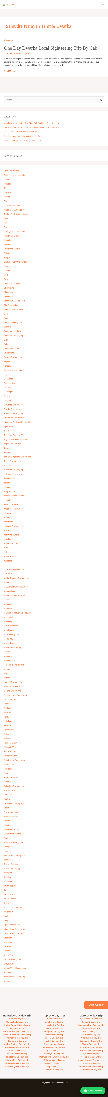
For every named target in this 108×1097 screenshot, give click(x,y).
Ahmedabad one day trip (14, 175)
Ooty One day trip (11, 699)
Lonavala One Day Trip (14, 569)
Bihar (6, 266)
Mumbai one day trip (12, 647)
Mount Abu (8, 639)
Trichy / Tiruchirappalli (13, 907)
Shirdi (6, 825)
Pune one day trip (11, 777)
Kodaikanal (8, 522)
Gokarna (7, 387)
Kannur (7, 483)
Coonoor (7, 314)
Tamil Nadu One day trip (14, 855)
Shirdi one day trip (11, 829)
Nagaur (7, 673)
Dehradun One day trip (13, 335)
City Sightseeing (11, 305)
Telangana (8, 860)
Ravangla (8, 795)
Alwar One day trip (12, 205)
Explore (7, 361)
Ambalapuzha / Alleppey (14, 210)
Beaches (7, 244)
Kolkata (7, 530)
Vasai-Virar (8, 955)
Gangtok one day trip (13, 370)
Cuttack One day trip (13, 322)
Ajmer (6, 179)
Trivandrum (9, 912)
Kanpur (7, 487)
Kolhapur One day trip (13, 526)
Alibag (6, 188)
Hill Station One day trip (14, 418)
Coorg (6, 318)
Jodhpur (7, 465)
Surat (6, 851)
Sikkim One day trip (12, 834)
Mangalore (8, 604)
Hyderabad (8, 426)
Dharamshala (9, 353)
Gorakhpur (8, 392)
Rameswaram (10, 790)
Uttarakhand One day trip (14, 929)
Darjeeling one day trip (13, 331)
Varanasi (7, 946)
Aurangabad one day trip (14, 231)
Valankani (8, 942)
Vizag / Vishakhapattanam (15, 968)
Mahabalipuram (10, 591)
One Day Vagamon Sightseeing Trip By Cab (22, 136)
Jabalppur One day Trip (14, 435)
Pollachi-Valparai (11, 756)
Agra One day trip (11, 171)
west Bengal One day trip (14, 977)
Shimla (7, 821)
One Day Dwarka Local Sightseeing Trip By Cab (50, 48)
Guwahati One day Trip (14, 405)
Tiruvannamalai (10, 894)
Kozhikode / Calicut (12, 543)
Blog (6, 275)
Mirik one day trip (11, 634)
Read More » (9, 71)
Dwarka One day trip (13, 53)
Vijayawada (9, 964)
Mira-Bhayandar (11, 626)
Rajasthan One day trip (14, 786)
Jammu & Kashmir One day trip (17, 457)
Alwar (6, 201)
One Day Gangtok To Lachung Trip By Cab (22, 140)
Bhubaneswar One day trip (15, 262)
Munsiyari (8, 656)
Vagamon (8, 938)
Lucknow (8, 574)
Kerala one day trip (12, 504)
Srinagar (7, 847)
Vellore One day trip (12, 959)
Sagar (6, 808)
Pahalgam (8, 721)
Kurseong (8, 561)
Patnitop (7, 738)
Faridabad (8, 366)
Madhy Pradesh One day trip (16, 578)
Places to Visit (10, 747)
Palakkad (8, 725)
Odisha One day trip (12, 691)
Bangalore (8, 240)
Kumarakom (9, 556)
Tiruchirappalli (10, 886)
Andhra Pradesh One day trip (16, 214)
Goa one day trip (11, 383)
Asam (6, 218)
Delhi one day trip (11, 348)
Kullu (6, 552)
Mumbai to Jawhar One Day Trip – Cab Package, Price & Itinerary (32, 123)
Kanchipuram (9, 478)
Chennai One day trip (13, 283)
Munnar (7, 652)
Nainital (7, 678)
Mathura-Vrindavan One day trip (17, 613)
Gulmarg (7, 400)
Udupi (6, 920)
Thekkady (8, 877)
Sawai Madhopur (11, 812)
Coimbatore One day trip (14, 309)
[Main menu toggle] (102, 4)
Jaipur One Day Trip (12, 444)
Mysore (7, 669)
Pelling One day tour (12, 743)
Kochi (6, 517)
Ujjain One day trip (12, 925)
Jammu (7, 452)
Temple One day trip (12, 864)
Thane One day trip (12, 868)
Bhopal (7, 257)
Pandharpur (9, 730)
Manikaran (8, 608)
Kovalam (7, 539)
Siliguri (6, 838)
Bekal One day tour (12, 249)
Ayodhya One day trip (13, 236)
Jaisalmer (8, 448)
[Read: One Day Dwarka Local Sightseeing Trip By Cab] (8, 40)
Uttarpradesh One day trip (15, 933)
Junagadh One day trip (13, 470)
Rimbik (7, 799)
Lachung (7, 565)
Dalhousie (8, 327)
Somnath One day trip (13, 842)
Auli (5, 223)
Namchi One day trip (13, 682)
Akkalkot (7, 184)
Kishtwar (7, 513)
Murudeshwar (10, 660)
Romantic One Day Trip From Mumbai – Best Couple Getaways (31, 127)
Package (7, 704)
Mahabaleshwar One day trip (16, 587)
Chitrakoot (8, 296)
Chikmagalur (9, 292)
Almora (7, 197)
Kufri (6, 548)
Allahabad (8, 192)
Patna (6, 734)
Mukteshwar (9, 643)
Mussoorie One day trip (14, 665)
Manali (6, 600)
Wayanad (8, 972)
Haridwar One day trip (13, 413)
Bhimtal (7, 253)
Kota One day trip (11, 535)
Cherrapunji (9, 288)
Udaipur (7, 916)
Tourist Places (10, 899)
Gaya (6, 374)
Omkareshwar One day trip (15, 695)
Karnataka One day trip (14, 496)
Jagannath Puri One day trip (16, 439)
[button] (92, 1090)
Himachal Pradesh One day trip (17, 422)
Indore (6, 431)
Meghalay (8, 621)
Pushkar (7, 782)
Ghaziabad (8, 379)
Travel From (9, 903)
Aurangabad (9, 227)
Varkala (7, 951)
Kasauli (7, 500)
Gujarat (26, 53)
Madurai (7, 582)
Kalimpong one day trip (13, 474)
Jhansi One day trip (12, 461)
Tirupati (7, 890)
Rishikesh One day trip (13, 803)
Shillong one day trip (12, 816)
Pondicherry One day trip (14, 760)
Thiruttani (8, 881)
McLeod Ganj (9, 617)
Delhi (6, 340)
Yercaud (7, 981)
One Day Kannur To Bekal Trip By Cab (20, 132)
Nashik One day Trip (12, 686)
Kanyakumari (9, 491)
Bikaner (7, 270)
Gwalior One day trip (12, 409)
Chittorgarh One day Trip (14, 301)
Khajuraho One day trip (14, 509)
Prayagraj (8, 769)
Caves (6, 279)
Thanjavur (8, 873)
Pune (6, 773)
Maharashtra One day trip (15, 595)
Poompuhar (9, 764)
